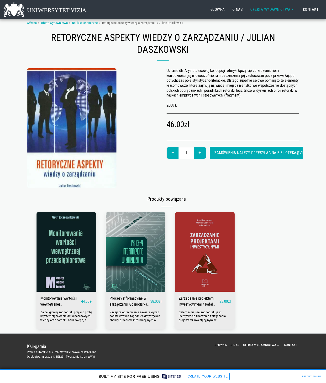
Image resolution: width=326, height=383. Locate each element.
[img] (66, 252)
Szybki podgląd (66, 289)
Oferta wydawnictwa (54, 23)
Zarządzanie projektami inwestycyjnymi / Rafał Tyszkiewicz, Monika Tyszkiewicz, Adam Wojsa (198, 301)
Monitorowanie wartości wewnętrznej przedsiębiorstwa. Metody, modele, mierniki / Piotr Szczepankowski (60, 301)
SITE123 (58, 356)
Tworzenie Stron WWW (80, 356)
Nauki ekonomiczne (85, 23)
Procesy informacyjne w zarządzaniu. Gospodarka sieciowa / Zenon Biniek (128, 301)
